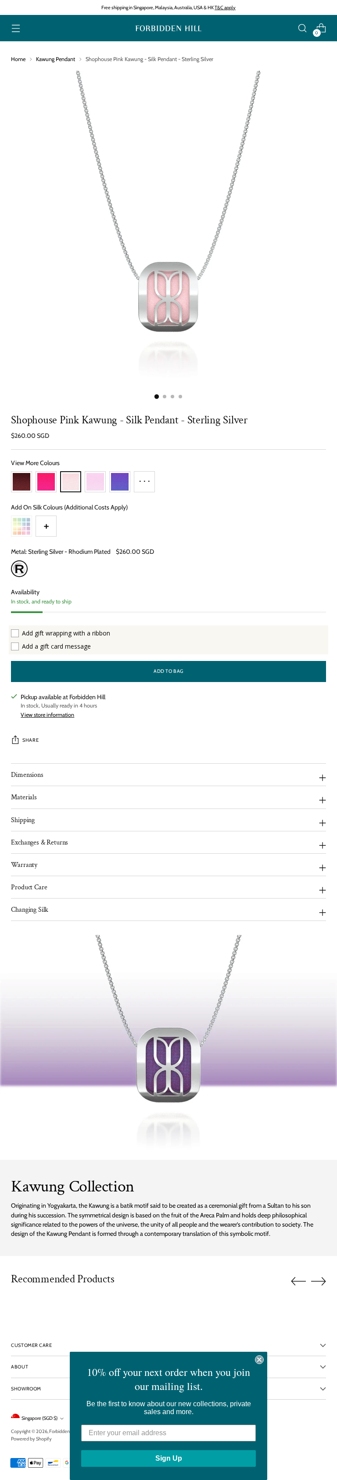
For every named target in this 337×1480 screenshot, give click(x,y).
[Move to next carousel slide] (318, 1281)
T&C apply (225, 7)
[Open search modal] (303, 28)
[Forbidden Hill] (168, 28)
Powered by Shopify (31, 1439)
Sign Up (168, 1458)
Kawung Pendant (55, 59)
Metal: (61, 552)
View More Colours (35, 463)
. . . (144, 478)
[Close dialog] (259, 1359)
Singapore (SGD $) (39, 1418)
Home (18, 59)
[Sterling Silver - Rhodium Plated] (19, 568)
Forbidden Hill (63, 1431)
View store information (47, 714)
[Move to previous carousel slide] (298, 1281)
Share (30, 740)
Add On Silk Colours (69, 507)
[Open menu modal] (16, 28)
